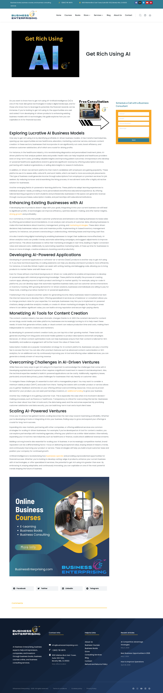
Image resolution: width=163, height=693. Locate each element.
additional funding (75, 391)
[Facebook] (136, 2)
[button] (23, 588)
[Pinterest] (150, 2)
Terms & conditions (60, 688)
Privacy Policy (91, 688)
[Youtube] (147, 2)
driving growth (15, 214)
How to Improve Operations (132, 662)
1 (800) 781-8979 (58, 650)
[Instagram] (139, 2)
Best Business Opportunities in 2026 (135, 653)
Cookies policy (76, 688)
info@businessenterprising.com (65, 645)
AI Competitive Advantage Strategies (132, 643)
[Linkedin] (143, 2)
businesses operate (54, 456)
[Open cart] (150, 15)
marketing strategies (79, 225)
